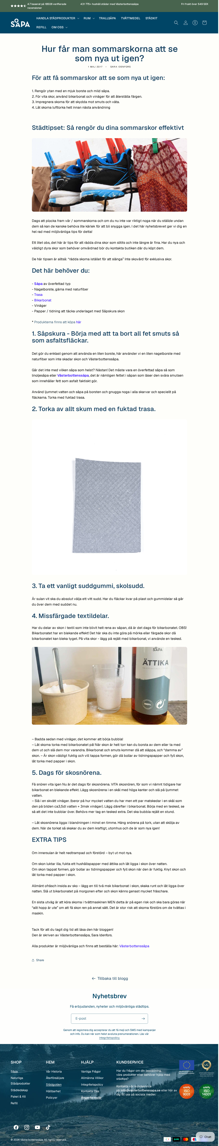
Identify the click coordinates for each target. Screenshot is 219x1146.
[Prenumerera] (141, 1019)
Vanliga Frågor (90, 1071)
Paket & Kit (18, 1096)
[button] (57, 18)
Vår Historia (53, 1071)
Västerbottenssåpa (133, 946)
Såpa (37, 283)
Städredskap (19, 1090)
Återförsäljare (54, 1078)
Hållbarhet (52, 1091)
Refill (14, 1103)
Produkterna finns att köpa (56, 322)
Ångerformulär (90, 1098)
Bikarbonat (41, 300)
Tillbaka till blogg (111, 978)
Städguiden (53, 1084)
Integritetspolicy (91, 1084)
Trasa (37, 294)
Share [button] (39, 960)
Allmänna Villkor (91, 1078)
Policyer (51, 1098)
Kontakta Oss (89, 1091)
